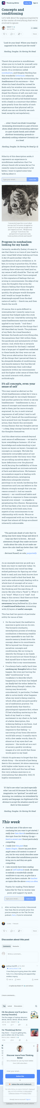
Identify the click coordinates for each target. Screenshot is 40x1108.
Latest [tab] (10, 1006)
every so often (32, 881)
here (14, 915)
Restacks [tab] (16, 946)
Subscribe (27, 3)
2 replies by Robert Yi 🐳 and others (21, 986)
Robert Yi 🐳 (11, 27)
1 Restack (15, 924)
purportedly (32, 553)
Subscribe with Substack (21, 1084)
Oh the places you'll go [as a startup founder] (14, 1013)
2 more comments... (9, 995)
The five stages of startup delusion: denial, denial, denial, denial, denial (15, 1018)
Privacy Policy (27, 1093)
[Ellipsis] (37, 966)
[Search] (36, 1006)
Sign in (35, 3)
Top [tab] (4, 1006)
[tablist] (11, 946)
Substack (9, 1103)
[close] (34, 1046)
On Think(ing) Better (11, 1030)
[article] (20, 1018)
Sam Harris (19, 833)
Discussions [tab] (18, 1006)
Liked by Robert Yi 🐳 (15, 968)
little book (20, 75)
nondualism (7, 73)
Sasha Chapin (11, 848)
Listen (35, 28)
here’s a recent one (13, 839)
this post (19, 846)
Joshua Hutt (10, 966)
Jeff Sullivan (17, 870)
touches (34, 878)
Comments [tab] (7, 946)
